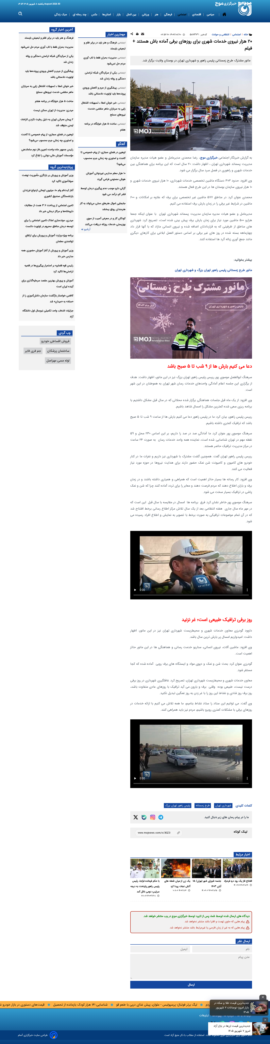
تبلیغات (204, 1015)
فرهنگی (168, 14)
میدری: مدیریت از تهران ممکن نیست (53, 110)
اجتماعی (182, 14)
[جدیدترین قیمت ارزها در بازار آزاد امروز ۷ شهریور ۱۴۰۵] (261, 1028)
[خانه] (224, 14)
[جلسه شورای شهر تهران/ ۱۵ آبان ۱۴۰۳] (206, 868)
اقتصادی (197, 14)
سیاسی (211, 14)
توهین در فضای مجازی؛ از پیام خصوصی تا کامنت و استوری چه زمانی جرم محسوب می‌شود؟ (103, 158)
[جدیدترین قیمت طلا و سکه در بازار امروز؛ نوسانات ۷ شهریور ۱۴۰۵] (258, 1007)
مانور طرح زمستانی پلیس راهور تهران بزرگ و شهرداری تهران (213, 270)
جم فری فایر (33, 350)
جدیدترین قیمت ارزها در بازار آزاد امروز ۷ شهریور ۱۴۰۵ (231, 1028)
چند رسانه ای (79, 14)
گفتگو (121, 144)
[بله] (144, 817)
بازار (119, 14)
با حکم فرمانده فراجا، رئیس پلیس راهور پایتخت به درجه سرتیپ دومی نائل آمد (145, 886)
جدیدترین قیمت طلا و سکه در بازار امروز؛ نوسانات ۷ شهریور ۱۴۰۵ (231, 1008)
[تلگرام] (160, 817)
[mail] (142, 34)
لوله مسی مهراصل (57, 360)
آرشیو (87, 229)
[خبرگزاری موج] (245, 8)
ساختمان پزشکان (58, 350)
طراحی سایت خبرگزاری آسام (33, 1035)
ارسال (191, 984)
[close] (262, 997)
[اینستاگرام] (152, 817)
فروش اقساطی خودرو (55, 341)
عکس (94, 14)
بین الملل (131, 14)
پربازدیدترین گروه (61, 166)
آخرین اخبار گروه (62, 29)
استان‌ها (107, 14)
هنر (157, 14)
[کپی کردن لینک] (159, 833)
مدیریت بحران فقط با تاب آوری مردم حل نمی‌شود (47, 47)
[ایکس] (135, 817)
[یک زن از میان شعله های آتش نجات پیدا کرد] (175, 868)
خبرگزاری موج (209, 157)
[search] (20, 13)
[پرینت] (137, 34)
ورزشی (146, 14)
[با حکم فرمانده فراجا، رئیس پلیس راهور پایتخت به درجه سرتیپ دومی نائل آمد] (145, 868)
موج (222, 1035)
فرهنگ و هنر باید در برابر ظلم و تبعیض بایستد (49, 38)
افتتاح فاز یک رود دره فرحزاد (238, 881)
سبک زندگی (61, 14)
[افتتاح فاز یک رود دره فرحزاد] (237, 868)
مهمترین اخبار (116, 34)
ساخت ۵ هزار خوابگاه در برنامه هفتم (54, 101)
